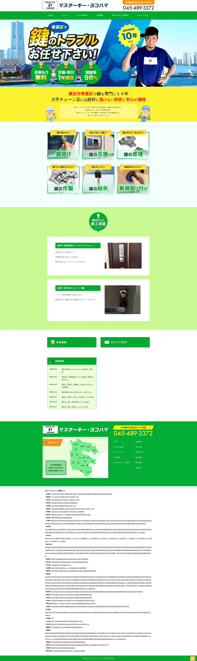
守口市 (123, 606)
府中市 (90, 532)
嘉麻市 (145, 636)
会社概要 (117, 457)
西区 (88, 458)
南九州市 (78, 651)
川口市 (52, 538)
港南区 (83, 465)
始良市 (54, 651)
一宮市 (127, 585)
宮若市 (58, 639)
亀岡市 (61, 600)
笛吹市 (73, 568)
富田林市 (102, 606)
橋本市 (54, 603)
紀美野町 (79, 603)
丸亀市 (67, 624)
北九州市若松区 (139, 633)
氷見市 (53, 562)
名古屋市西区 (128, 577)
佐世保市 (53, 642)
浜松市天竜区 (55, 591)
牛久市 (69, 511)
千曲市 (65, 571)
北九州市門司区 (130, 633)
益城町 (95, 645)
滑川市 (61, 562)
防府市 (73, 621)
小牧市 (140, 585)
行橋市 (105, 636)
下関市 (57, 621)
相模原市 (148, 550)
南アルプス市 (67, 568)
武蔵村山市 (121, 532)
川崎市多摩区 (117, 550)
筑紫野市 (77, 636)
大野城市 (91, 636)
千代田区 (95, 529)
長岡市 (53, 559)
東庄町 (140, 523)
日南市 (73, 648)
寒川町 (109, 553)
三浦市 (144, 550)
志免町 (71, 639)
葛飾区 (51, 529)
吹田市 (71, 606)
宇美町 (79, 639)
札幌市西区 (101, 494)
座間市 (60, 553)
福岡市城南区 (91, 633)
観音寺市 (53, 624)
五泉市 (65, 559)
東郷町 (102, 585)
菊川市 (133, 591)
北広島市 (61, 494)
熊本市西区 (61, 645)
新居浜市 (73, 627)
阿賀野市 (85, 559)
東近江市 (73, 594)
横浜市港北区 (101, 547)
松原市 (93, 606)
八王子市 (138, 532)
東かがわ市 (86, 624)
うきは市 (53, 639)
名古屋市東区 (66, 583)
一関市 (77, 500)
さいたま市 (73, 538)
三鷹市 (148, 529)
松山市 (61, 627)
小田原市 (91, 553)
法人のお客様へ (119, 447)
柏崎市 (61, 559)
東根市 (62, 506)
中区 (92, 461)
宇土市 (99, 645)
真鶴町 (145, 553)
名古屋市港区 (91, 580)
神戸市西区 (108, 612)
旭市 (137, 523)
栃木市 (85, 514)
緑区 (76, 449)
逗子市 (140, 550)
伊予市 (53, 627)
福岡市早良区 (69, 633)
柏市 (89, 523)
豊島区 (87, 529)
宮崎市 (65, 648)
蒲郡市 (135, 583)
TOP (115, 442)
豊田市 (56, 585)
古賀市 (117, 636)
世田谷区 (135, 529)
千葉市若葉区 (101, 520)
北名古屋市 (56, 588)
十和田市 (72, 497)
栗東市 (82, 594)
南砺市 (82, 562)
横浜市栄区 (108, 547)
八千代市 (63, 523)
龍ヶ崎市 (77, 511)
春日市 (73, 636)
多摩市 (98, 532)
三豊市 (58, 624)
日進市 (60, 585)
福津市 (129, 636)
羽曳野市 (97, 606)
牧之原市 (128, 591)
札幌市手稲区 (108, 494)
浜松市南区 (96, 591)
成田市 (104, 523)
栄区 (81, 471)
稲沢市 (144, 585)
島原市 (74, 642)
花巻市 (65, 500)
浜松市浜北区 (69, 591)
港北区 (88, 447)
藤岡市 (70, 517)
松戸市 (122, 520)
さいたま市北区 (101, 538)
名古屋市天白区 (49, 583)
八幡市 (78, 600)
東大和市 (107, 532)
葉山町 (101, 553)
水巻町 (95, 639)
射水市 (69, 562)
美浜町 (123, 585)
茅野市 (86, 571)
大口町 (65, 588)
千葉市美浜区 (94, 520)
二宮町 (117, 553)
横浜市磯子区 (72, 547)
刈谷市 (147, 583)
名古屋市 (47, 577)
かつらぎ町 (60, 603)
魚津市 (65, 562)
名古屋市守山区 (107, 580)
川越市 (68, 538)
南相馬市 (61, 509)
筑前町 (99, 639)
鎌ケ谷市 (80, 523)
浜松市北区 (62, 591)
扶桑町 (69, 588)
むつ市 (53, 497)
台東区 (59, 529)
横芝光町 (116, 523)
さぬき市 (80, 624)
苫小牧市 (79, 494)
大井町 (125, 553)
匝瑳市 (121, 523)
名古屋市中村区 (56, 580)
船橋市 (53, 520)
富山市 (86, 562)
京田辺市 (87, 600)
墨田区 (63, 529)
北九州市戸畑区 (52, 636)
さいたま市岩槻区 (82, 538)
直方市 (121, 636)
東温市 (57, 627)
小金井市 (67, 532)
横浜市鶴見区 (138, 547)
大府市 (78, 585)
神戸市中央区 (69, 612)
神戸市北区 (56, 612)
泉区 (73, 462)
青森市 (63, 497)
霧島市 (58, 651)
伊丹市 (136, 612)
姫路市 (47, 612)
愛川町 (105, 553)
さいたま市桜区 (52, 541)
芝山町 (108, 523)
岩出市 (70, 603)
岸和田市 (110, 606)
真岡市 (77, 514)
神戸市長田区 (85, 612)
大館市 (53, 503)
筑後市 (137, 636)
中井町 (121, 553)
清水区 (105, 591)
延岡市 (53, 648)
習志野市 (61, 520)
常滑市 (90, 585)
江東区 (72, 529)
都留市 (84, 568)
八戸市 (77, 497)
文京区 (79, 529)
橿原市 (90, 597)
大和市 (51, 553)
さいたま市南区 (61, 541)
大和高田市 (77, 597)
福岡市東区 (48, 633)
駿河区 (111, 591)
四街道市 (71, 520)
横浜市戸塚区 (123, 547)
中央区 (100, 529)
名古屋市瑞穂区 (82, 583)
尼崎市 (144, 612)
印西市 (97, 523)
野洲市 (69, 594)
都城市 (69, 648)
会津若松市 (73, 509)
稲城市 (94, 532)
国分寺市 (81, 532)
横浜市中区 (146, 547)
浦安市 (68, 523)
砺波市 (78, 562)
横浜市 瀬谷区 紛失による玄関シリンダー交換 (78, 397)
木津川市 (92, 600)
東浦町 (110, 585)
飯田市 (94, 571)
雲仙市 (70, 642)
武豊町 (119, 585)
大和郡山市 (62, 597)
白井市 (85, 523)
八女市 (109, 636)
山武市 (112, 523)
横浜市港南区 (93, 547)
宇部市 (69, 621)
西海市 (58, 642)
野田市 (130, 520)
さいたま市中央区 (139, 538)
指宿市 (83, 651)
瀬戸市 (70, 585)
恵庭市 (70, 494)
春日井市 (131, 585)
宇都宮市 (53, 514)
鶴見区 (94, 450)
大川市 (48, 639)
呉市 (52, 618)
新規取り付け (140, 452)
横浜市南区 (69, 550)
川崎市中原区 (94, 550)
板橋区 (83, 529)
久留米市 (59, 636)
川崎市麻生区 (125, 550)
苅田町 (83, 639)
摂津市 (119, 606)
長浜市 (53, 594)
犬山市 (136, 585)
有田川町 (93, 603)
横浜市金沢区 (86, 547)
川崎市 (74, 550)
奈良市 (53, 597)
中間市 (141, 636)
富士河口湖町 (78, 568)
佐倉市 (66, 520)
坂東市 (65, 511)
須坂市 (61, 571)
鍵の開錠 (139, 462)
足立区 (47, 529)
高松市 (75, 624)
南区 (85, 461)
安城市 (121, 583)
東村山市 (72, 532)
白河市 (87, 509)
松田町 (129, 553)
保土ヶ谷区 (82, 458)
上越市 (57, 559)
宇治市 (74, 600)
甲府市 (61, 568)
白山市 (69, 565)
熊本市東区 (75, 645)
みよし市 (126, 583)
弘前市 (67, 497)
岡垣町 (87, 639)
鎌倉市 (136, 550)
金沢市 (57, 565)
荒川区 (55, 529)
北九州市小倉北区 (120, 633)
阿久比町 (114, 585)
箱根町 (141, 553)
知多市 (82, 585)
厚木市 (47, 553)
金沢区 (88, 472)
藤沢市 (72, 553)
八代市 (107, 645)
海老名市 (55, 553)
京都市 (53, 600)
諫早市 (66, 642)
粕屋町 (75, 639)
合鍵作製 (139, 442)
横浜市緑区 (62, 550)
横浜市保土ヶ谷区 (54, 550)
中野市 (53, 571)
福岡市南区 (55, 633)
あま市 (85, 588)
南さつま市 (73, 651)
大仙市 (65, 503)
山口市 (53, 621)
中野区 (111, 529)
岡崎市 (113, 583)
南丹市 (57, 600)
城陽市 (82, 600)
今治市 (65, 627)
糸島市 (82, 636)
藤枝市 (115, 591)
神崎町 (129, 523)
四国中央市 (80, 627)
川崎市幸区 (87, 550)
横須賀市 (131, 550)
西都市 (61, 648)
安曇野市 (73, 571)
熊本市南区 (81, 645)
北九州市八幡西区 (100, 633)
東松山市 (47, 538)
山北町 (133, 553)
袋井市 (141, 591)
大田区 (127, 529)
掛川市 (137, 591)
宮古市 (61, 500)
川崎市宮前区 (109, 550)
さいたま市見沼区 (92, 538)
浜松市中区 (89, 591)
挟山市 (64, 538)
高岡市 (57, 562)
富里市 (55, 523)
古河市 (61, 511)
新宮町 (111, 639)
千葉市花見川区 (78, 520)
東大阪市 (84, 606)
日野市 (115, 532)
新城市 (94, 585)
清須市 (51, 588)
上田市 (69, 571)
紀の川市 (65, 603)
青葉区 (76, 444)
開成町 (137, 553)
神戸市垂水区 (100, 612)
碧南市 (52, 585)
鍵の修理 (139, 457)
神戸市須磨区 (93, 612)
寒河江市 (57, 506)
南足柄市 (96, 553)
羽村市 (130, 532)
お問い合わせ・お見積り (122, 462)
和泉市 (115, 606)
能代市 (57, 503)
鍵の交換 (139, 447)
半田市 (86, 585)
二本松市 (67, 509)
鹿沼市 (69, 514)
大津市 (61, 594)
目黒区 (119, 529)
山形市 (70, 506)
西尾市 (131, 583)
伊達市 (83, 494)
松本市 (82, 571)
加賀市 (65, 565)
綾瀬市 (64, 553)
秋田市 (61, 503)
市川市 (57, 520)
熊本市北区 (54, 645)
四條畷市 (67, 606)
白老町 (87, 494)
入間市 (56, 538)
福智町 (107, 639)
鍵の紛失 (139, 468)
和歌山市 (74, 603)
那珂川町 (66, 639)
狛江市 (140, 529)
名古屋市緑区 (124, 580)
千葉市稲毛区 (86, 520)
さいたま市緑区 (129, 538)
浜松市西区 (83, 591)
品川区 (123, 529)
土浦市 (53, 511)
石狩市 (57, 494)
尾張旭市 (148, 585)
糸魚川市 (69, 559)
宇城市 (103, 645)
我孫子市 (92, 523)
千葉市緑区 (116, 520)
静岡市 (101, 591)
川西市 (124, 612)
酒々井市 (50, 523)
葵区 (108, 591)
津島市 (73, 588)
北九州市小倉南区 (110, 633)
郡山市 (78, 509)
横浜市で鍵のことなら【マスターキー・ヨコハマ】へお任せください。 (76, 5)
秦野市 (81, 553)
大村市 (62, 642)
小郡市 (113, 636)
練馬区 (107, 529)
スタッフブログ (119, 452)
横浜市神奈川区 (49, 547)
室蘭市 (95, 494)
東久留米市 (61, 532)
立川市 (111, 532)
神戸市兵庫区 (77, 612)
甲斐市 (57, 568)
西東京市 (51, 532)
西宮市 (132, 612)
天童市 (66, 506)
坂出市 (71, 624)
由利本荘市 (74, 503)
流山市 (126, 520)
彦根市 (57, 594)
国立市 (86, 532)
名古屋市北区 (139, 580)
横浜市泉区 (79, 547)
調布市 (144, 529)
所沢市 (60, 538)
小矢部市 (73, 562)
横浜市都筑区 (131, 547)
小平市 (77, 532)
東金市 (134, 520)
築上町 (124, 639)
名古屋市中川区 (93, 577)
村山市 (53, 506)
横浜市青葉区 (64, 547)
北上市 (69, 500)
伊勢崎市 (65, 517)
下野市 (89, 514)
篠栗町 (91, 639)
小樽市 (66, 494)
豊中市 (79, 606)
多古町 (125, 523)
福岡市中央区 (83, 633)
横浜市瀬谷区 (115, 547)
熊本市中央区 (68, 645)
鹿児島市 (67, 651)
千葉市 (142, 520)
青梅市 (143, 532)
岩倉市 (47, 588)
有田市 (88, 603)
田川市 (133, 636)
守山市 (65, 594)
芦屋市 (140, 612)
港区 (103, 529)
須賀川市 (82, 509)
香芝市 (71, 597)
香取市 (133, 523)
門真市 (127, 606)
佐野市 (73, 514)
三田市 (120, 612)
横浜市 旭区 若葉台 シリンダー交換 (75, 407)
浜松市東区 (76, 591)
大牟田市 (68, 636)
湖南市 (86, 594)
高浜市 (48, 585)
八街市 (138, 520)
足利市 (81, 514)
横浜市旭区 (57, 547)
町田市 (102, 532)
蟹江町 (93, 588)
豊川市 (139, 583)
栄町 (101, 523)
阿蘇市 (87, 645)
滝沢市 (53, 500)
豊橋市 (143, 583)
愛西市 (77, 588)
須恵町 (103, 639)
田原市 (98, 585)
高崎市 (53, 517)
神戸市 (51, 612)
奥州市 (73, 500)
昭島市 (126, 532)
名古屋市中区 (59, 577)
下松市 (81, 621)
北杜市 (53, 568)
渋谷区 (115, 529)
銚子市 (144, 523)
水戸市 (57, 511)
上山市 (74, 506)
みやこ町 (115, 639)
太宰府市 (100, 636)
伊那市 (90, 571)
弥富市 (81, 588)
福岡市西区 (76, 633)
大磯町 (113, 553)
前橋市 (57, 517)
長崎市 (78, 642)
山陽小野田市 (63, 621)
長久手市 (65, 585)
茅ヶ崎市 (76, 553)
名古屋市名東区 (73, 580)
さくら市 (64, 514)
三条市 (78, 559)
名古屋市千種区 (144, 577)
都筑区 (82, 446)
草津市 (78, 594)
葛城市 (86, 597)
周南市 (77, 621)
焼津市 (123, 591)
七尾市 (53, 565)
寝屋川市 (57, 606)
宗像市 (86, 636)
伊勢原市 (86, 553)
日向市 (57, 648)
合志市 (91, 645)
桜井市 (82, 597)
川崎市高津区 (101, 550)
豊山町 (61, 588)
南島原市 (83, 642)
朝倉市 (125, 636)
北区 (75, 529)
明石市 (48, 615)
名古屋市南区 (100, 583)
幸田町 (106, 585)
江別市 (53, 494)
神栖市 (82, 511)
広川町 (120, 639)
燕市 (82, 559)
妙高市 (74, 559)
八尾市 (89, 606)
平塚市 (68, 553)
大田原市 (59, 514)
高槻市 (62, 606)
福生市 (134, 532)
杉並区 (131, 529)
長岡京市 (69, 600)
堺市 (106, 606)
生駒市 (57, 597)
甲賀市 (90, 594)
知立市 (117, 583)
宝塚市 (128, 612)
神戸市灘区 (63, 612)
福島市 (57, 509)
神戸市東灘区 (114, 612)
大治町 (89, 588)
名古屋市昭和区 (75, 577)
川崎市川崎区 (80, 550)
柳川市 (95, 636)
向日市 (65, 600)
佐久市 (78, 571)
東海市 (74, 585)
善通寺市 (63, 624)
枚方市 (53, 606)
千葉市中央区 (109, 520)
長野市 (57, 571)
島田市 (119, 591)
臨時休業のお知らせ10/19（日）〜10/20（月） (77, 392)
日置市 (62, 651)
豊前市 (62, 639)
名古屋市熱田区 (111, 577)
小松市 (61, 565)
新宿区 (91, 529)
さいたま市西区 (120, 538)
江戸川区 (67, 529)
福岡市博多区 (61, 633)
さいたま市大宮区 (111, 538)
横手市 (69, 503)
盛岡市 (57, 500)
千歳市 (74, 494)
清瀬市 (56, 532)
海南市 (84, 603)
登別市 (91, 494)
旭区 (77, 455)
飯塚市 (64, 636)
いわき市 (91, 509)
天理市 (67, 597)
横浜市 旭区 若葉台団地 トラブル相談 (75, 402)
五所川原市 (58, 497)
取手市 (73, 511)
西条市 (69, 627)
